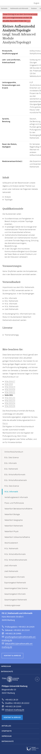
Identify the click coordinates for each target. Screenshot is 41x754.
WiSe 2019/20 (10, 389)
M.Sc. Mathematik (11, 548)
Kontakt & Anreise (12, 656)
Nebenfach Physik (11, 531)
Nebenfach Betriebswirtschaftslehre (18, 509)
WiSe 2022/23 (10, 400)
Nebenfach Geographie (14, 520)
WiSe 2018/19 (10, 387)
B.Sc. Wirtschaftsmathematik (15, 480)
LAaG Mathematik (11, 571)
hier (28, 21)
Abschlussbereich (11, 543)
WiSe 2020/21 (10, 392)
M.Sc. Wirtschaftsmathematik (15, 560)
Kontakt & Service (12, 717)
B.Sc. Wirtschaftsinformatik (14, 474)
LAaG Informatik (10, 565)
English (36, 3)
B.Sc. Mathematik (11, 469)
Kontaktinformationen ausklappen (37, 679)
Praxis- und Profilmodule (14, 503)
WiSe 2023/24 (10, 403)
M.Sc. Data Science (11, 486)
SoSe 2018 (9, 384)
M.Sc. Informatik (11, 491)
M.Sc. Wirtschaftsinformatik (15, 554)
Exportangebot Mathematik (15, 582)
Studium (34, 8)
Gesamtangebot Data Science (16, 588)
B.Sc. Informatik (10, 463)
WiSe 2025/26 (10, 406)
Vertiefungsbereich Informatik (16, 497)
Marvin (5, 423)
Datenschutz (7, 671)
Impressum (6, 666)
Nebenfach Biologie (12, 514)
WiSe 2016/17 (10, 381)
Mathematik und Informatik (19, 8)
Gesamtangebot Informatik (15, 594)
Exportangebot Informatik (14, 577)
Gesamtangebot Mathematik (15, 600)
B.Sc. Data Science (11, 457)
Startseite (4, 8)
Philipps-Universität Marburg (10, 679)
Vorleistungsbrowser (12, 605)
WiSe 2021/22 (10, 398)
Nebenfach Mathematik (14, 526)
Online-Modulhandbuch (13, 452)
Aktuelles (6, 726)
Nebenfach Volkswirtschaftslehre (17, 537)
